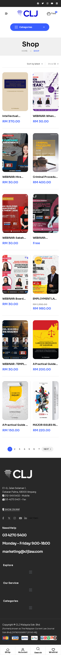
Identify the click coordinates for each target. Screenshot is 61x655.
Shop (8, 652)
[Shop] (7, 649)
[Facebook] (38, 3)
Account (23, 652)
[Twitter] (43, 3)
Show (50, 64)
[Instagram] (47, 3)
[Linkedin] (57, 3)
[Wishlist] (53, 649)
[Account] (22, 649)
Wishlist (53, 652)
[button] (30, 572)
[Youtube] (52, 3)
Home (25, 51)
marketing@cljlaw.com (22, 551)
